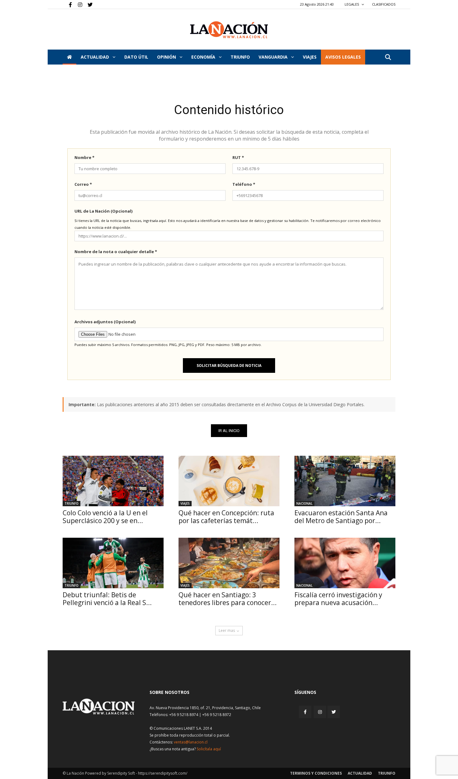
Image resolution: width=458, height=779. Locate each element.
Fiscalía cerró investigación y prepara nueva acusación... (338, 598)
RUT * (238, 157)
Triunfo (240, 57)
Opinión (167, 57)
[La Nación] (229, 29)
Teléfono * (243, 184)
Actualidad (95, 57)
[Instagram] (77, 4)
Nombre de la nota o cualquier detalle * (115, 251)
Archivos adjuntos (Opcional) (105, 322)
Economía (204, 57)
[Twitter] (88, 4)
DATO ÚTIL (136, 57)
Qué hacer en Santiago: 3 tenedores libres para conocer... (228, 598)
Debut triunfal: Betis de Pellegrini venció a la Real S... (107, 598)
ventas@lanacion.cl (191, 742)
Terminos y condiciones (316, 773)
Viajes (185, 503)
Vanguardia (274, 57)
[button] (387, 57)
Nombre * (84, 157)
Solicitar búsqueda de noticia (229, 365)
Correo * (83, 184)
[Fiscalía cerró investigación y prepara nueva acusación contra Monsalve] (344, 563)
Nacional (304, 503)
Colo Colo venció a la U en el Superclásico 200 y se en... (105, 516)
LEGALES (352, 4)
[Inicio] (69, 57)
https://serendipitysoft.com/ (162, 773)
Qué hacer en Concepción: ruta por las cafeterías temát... (226, 516)
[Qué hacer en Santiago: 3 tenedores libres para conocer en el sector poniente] (229, 563)
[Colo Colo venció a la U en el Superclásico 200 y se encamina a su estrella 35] (113, 481)
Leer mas (227, 630)
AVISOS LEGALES (343, 57)
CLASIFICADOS (383, 4)
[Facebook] (67, 4)
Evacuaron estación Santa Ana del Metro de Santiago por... (341, 516)
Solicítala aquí (209, 749)
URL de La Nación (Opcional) (103, 211)
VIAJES (310, 57)
